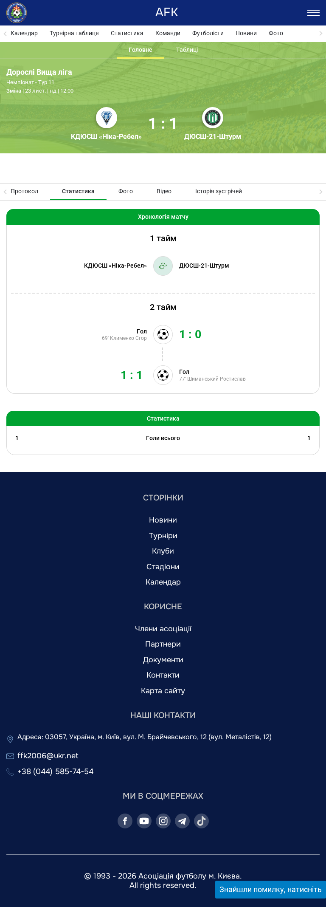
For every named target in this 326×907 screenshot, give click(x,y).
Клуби (163, 551)
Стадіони (163, 566)
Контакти (163, 675)
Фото (276, 33)
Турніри (163, 535)
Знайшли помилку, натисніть (270, 889)
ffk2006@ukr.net (48, 756)
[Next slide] (320, 33)
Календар (24, 33)
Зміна (13, 91)
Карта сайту (163, 691)
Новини (246, 33)
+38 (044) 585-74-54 (55, 771)
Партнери (163, 644)
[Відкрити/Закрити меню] (313, 13)
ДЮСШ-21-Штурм (212, 137)
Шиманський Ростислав (216, 379)
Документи (163, 660)
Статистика (127, 33)
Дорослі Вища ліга (39, 72)
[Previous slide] (5, 33)
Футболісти (208, 33)
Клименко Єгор (128, 338)
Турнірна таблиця (74, 33)
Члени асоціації (163, 628)
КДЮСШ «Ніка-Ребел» (106, 137)
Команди (167, 33)
